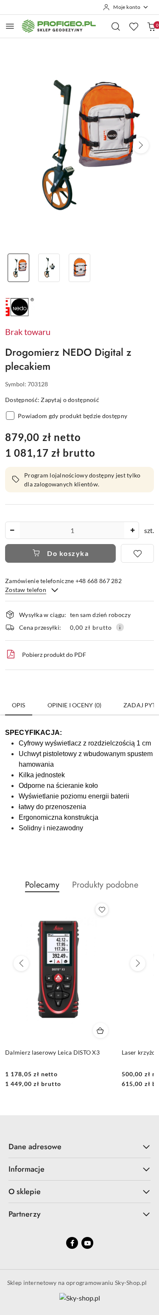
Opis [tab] (18, 705)
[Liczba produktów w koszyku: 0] (151, 26)
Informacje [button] (26, 1169)
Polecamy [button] (42, 885)
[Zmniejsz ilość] (12, 530)
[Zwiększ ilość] (132, 530)
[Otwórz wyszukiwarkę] (115, 26)
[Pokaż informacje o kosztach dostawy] (120, 627)
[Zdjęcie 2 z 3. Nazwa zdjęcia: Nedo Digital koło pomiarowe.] (49, 268)
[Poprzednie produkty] (21, 963)
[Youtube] (87, 1243)
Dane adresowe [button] (34, 1146)
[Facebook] (72, 1243)
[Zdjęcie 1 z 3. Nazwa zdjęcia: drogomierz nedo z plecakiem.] (18, 268)
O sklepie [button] (24, 1191)
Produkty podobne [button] (105, 885)
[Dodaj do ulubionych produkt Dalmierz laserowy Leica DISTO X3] (101, 909)
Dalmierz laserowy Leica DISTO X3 (52, 1052)
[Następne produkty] (137, 963)
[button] (141, 145)
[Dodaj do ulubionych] (137, 553)
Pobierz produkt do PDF (54, 654)
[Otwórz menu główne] (10, 26)
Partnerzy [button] (24, 1214)
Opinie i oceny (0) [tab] (74, 705)
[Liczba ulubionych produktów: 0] (133, 26)
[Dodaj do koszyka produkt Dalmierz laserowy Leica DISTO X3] (100, 1030)
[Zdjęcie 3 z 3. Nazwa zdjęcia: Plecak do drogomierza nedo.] (79, 268)
